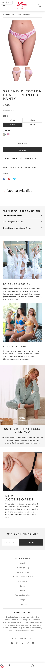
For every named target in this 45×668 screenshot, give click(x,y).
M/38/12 (32, 120)
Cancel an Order (22, 572)
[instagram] (17, 643)
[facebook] (12, 643)
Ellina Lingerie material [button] (13, 222)
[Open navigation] (5, 6)
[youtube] (33, 643)
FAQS (22, 590)
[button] (8, 43)
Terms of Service (22, 595)
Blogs (22, 600)
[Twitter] (14, 179)
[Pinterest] (9, 179)
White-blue (4, 134)
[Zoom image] (22, 43)
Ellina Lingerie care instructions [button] (17, 228)
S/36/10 (12, 120)
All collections (8, 14)
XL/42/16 (32, 124)
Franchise (22, 581)
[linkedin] (22, 643)
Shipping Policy (22, 568)
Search (23, 563)
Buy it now (22, 150)
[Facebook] (4, 179)
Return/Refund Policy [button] (12, 216)
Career (22, 586)
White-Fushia (8, 134)
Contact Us (22, 604)
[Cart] (39, 5)
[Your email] (10, 542)
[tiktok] (27, 643)
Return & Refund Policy (22, 577)
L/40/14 (12, 124)
